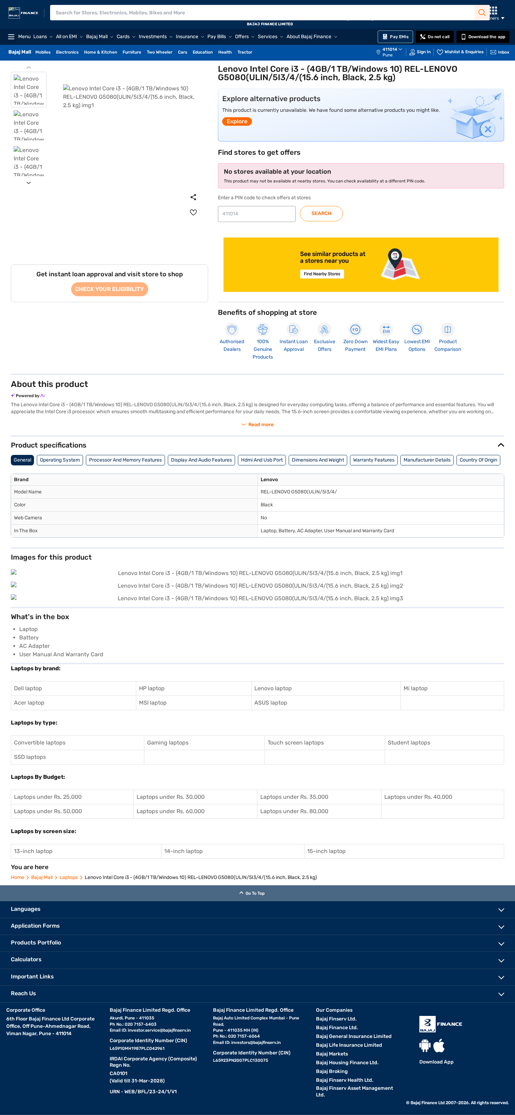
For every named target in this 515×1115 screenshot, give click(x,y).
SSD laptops (30, 757)
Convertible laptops (40, 742)
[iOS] (439, 1045)
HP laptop (152, 688)
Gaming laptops (167, 742)
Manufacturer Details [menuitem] (427, 460)
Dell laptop (28, 688)
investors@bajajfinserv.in (256, 1042)
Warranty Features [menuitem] (373, 460)
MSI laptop (153, 702)
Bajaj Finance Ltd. (337, 1028)
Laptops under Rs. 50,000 (48, 811)
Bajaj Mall (42, 877)
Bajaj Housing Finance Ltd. (347, 1063)
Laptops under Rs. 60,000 (171, 811)
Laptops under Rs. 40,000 (418, 797)
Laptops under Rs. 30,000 (171, 797)
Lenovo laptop (273, 688)
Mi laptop (416, 688)
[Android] (425, 1045)
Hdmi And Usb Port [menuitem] (262, 460)
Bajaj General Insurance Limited (354, 1036)
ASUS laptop (270, 702)
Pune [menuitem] (388, 55)
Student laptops (409, 742)
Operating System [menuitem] (60, 460)
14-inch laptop (183, 851)
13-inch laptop (33, 851)
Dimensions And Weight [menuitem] (318, 460)
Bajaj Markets (332, 1054)
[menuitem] (393, 52)
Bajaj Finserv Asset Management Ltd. (354, 1091)
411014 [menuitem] (390, 49)
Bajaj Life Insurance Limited (349, 1045)
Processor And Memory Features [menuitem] (125, 460)
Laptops (69, 877)
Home (17, 877)
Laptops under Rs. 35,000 (294, 797)
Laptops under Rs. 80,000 (294, 811)
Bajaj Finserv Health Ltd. (344, 1080)
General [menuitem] (22, 460)
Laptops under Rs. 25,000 (48, 797)
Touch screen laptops (296, 742)
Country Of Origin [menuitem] (478, 460)
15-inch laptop (326, 851)
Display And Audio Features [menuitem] (201, 460)
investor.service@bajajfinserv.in (159, 1030)
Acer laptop (29, 702)
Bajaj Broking (332, 1071)
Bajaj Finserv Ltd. (336, 1019)
